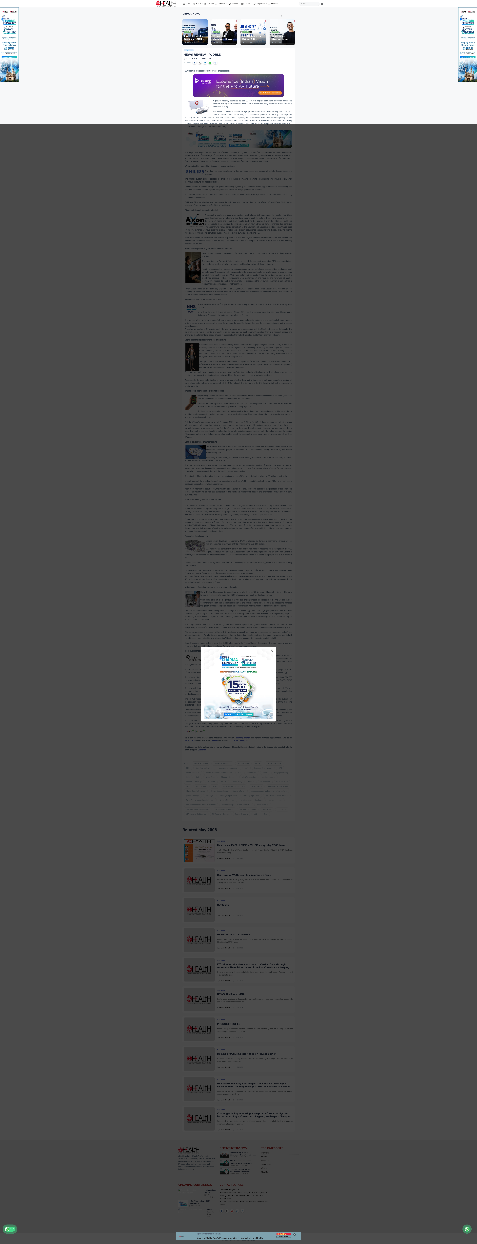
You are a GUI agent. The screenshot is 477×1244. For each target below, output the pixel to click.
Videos (235, 4)
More (273, 4)
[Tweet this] (200, 62)
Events (247, 4)
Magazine (261, 4)
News (198, 4)
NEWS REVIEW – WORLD (202, 55)
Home (189, 4)
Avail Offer (283, 1236)
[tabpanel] (195, 32)
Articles (210, 4)
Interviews (223, 4)
